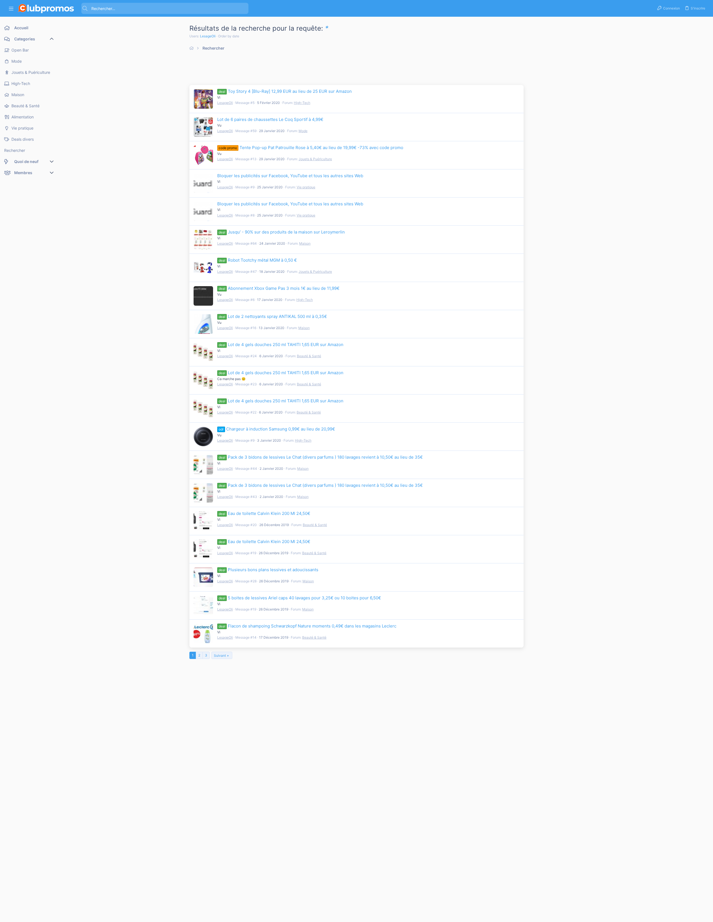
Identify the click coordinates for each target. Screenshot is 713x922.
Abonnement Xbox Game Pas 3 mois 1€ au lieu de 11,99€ (279, 288)
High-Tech (302, 103)
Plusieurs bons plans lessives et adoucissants (268, 569)
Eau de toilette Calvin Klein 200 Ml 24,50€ (264, 513)
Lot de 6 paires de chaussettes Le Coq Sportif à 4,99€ (270, 119)
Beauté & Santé (309, 356)
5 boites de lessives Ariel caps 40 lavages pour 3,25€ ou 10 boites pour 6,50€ (300, 597)
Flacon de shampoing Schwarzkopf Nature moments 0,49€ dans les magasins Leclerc (307, 626)
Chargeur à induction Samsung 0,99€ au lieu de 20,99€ (277, 429)
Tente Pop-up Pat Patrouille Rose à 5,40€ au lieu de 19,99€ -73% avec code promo (311, 147)
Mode (303, 131)
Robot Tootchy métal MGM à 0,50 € (258, 260)
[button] (11, 8)
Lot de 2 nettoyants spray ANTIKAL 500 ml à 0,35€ (273, 316)
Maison (305, 243)
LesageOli (208, 36)
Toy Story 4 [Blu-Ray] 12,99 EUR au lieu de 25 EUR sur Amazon (285, 91)
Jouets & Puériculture (315, 159)
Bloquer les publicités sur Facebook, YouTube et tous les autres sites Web (290, 175)
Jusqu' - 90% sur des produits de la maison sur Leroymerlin (282, 232)
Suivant (220, 655)
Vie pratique (306, 187)
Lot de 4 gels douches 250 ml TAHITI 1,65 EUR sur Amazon (281, 344)
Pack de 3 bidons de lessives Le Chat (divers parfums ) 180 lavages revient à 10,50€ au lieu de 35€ (321, 457)
